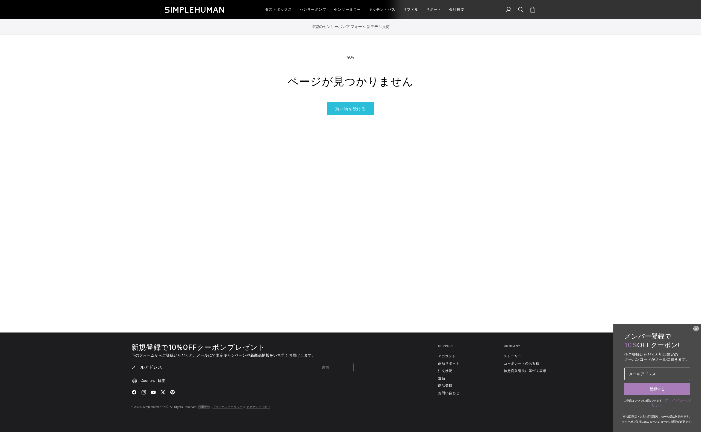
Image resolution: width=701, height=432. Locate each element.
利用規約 (204, 407)
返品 (441, 378)
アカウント (447, 356)
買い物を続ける (350, 108)
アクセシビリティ (258, 407)
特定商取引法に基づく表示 (525, 371)
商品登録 (445, 386)
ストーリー (513, 356)
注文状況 (445, 371)
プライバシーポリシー (227, 407)
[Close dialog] (696, 328)
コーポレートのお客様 (521, 363)
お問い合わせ (448, 393)
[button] (278, 9)
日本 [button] (161, 380)
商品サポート (448, 363)
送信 (326, 367)
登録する (657, 389)
